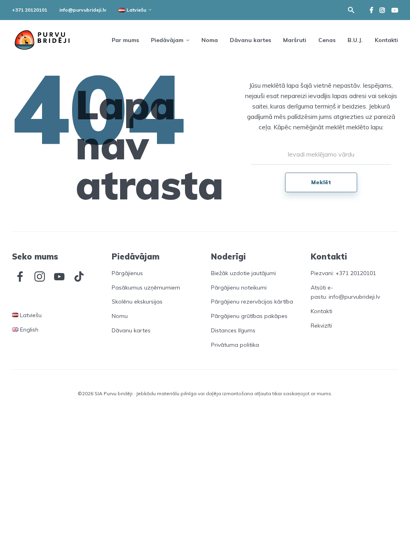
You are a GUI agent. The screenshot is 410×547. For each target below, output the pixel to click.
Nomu (120, 316)
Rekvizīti (321, 325)
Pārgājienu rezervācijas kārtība (252, 301)
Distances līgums (233, 330)
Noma (209, 40)
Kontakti (386, 40)
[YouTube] (59, 277)
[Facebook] (20, 277)
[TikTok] (79, 277)
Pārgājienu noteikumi (239, 287)
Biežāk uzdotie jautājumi (243, 273)
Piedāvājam (167, 40)
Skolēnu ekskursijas (137, 301)
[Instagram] (40, 277)
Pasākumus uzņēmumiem (146, 287)
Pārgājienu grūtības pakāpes (249, 316)
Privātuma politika (235, 344)
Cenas (327, 40)
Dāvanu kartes (250, 40)
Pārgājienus (127, 273)
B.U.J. (355, 40)
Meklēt (321, 182)
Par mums (125, 40)
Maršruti (294, 40)
